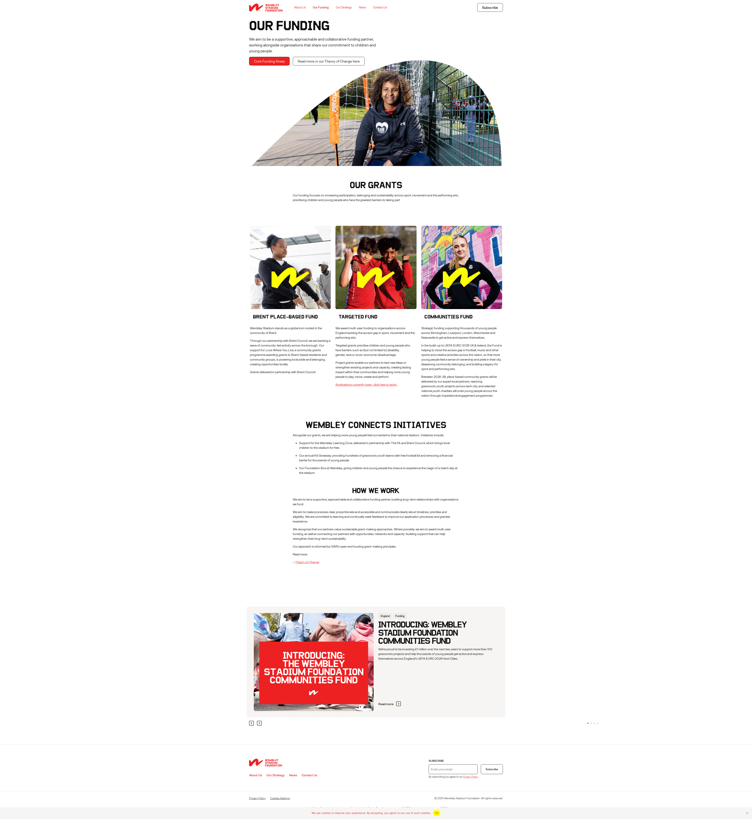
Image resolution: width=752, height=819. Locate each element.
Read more (386, 704)
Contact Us (380, 7)
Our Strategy (344, 7)
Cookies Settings (280, 798)
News (362, 7)
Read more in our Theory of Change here (329, 61)
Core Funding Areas (269, 61)
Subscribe (490, 7)
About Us (300, 7)
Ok (436, 812)
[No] (747, 813)
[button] (587, 723)
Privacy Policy (470, 776)
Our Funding (321, 7)
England (385, 616)
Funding (399, 616)
